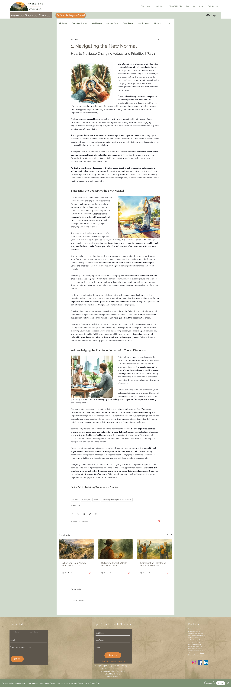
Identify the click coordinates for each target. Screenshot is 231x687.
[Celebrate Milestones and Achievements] (154, 549)
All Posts (63, 23)
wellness (75, 500)
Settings (209, 683)
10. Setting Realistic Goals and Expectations (114, 564)
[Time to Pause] (76, 549)
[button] (169, 23)
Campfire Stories (79, 23)
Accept (220, 683)
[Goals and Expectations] (115, 549)
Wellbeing (97, 23)
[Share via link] (90, 514)
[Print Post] (96, 514)
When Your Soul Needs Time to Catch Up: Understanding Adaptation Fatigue (75, 564)
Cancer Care (112, 23)
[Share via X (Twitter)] (78, 514)
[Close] (228, 683)
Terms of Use (198, 655)
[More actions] (158, 39)
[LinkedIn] (206, 662)
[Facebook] (200, 662)
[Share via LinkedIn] (84, 514)
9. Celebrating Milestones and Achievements (153, 564)
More (156, 23)
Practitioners (143, 23)
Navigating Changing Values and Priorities (117, 500)
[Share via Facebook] (72, 514)
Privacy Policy (95, 683)
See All (169, 535)
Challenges (86, 500)
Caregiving (128, 23)
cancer (96, 500)
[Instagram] (194, 662)
